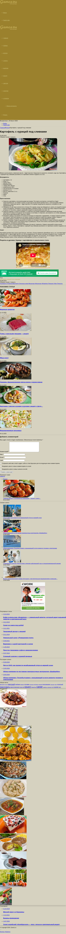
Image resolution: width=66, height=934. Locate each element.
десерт (22, 684)
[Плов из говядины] (15, 760)
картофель (3, 279)
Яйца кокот (4, 358)
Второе (5, 53)
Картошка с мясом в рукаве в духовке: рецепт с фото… (21, 406)
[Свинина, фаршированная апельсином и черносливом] (15, 379)
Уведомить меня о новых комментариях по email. (16, 466)
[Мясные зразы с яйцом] (13, 850)
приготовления (15, 687)
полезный (60, 684)
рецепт (28, 687)
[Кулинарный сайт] (8, 4)
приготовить (5, 687)
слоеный (49, 687)
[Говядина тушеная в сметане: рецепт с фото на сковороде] (13, 778)
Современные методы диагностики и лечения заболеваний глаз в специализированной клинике (32, 563)
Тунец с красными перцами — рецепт (14, 334)
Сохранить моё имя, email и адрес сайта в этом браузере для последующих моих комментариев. (31, 463)
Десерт (5, 76)
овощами (52, 684)
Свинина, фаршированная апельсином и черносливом (21, 382)
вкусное (2, 684)
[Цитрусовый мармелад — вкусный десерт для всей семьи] (15, 742)
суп (53, 687)
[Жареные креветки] (15, 306)
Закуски (5, 83)
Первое (5, 45)
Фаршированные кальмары (10, 430)
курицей (9, 279)
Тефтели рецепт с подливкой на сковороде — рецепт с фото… (22, 498)
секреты (45, 687)
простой (22, 687)
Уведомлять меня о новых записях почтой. (14, 469)
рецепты (33, 687)
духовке (26, 684)
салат (40, 686)
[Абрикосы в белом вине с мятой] (13, 886)
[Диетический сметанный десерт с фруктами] (13, 832)
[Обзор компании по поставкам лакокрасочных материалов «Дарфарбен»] (12, 531)
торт (60, 687)
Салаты (5, 60)
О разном (6, 98)
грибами (17, 684)
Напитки (5, 91)
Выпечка (5, 68)
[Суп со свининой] (12, 814)
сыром (56, 687)
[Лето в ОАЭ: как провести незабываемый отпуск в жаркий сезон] (12, 516)
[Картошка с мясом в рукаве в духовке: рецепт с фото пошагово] (15, 403)
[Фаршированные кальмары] (15, 427)
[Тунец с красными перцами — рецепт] (15, 330)
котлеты (36, 684)
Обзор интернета (11, 106)
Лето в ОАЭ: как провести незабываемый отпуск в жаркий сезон (22, 517)
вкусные (6, 684)
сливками (17, 279)
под (13, 279)
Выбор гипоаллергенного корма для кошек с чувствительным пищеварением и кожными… (30, 578)
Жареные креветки (7, 309)
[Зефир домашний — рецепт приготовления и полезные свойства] (9, 724)
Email (2, 457)
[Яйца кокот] (15, 354)
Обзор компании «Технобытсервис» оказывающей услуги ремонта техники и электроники (30, 548)
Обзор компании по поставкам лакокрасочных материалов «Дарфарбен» (25, 533)
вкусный (11, 684)
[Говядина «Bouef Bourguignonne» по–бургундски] (13, 706)
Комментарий (4, 451)
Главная (2, 127)
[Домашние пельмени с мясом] (13, 796)
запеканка (32, 684)
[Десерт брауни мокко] (13, 868)
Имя (1, 454)
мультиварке (46, 684)
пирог (56, 684)
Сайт (1, 460)
